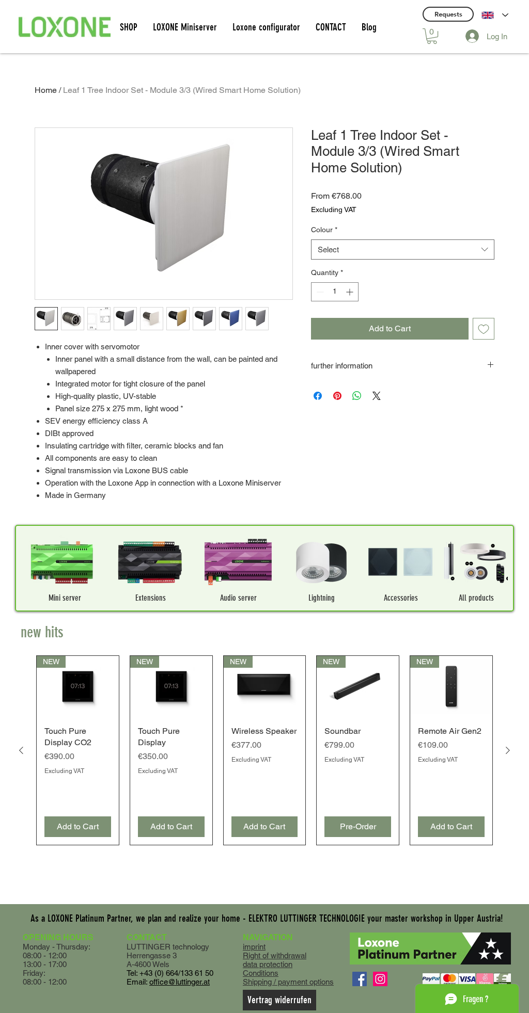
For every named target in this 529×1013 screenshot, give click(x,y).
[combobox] (402, 249)
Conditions (260, 973)
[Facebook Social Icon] (359, 979)
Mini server (65, 598)
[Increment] (350, 292)
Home (46, 90)
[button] (432, 36)
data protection (267, 964)
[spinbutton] (334, 292)
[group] (264, 750)
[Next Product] (508, 750)
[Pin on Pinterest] (337, 396)
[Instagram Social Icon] (380, 979)
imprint (254, 946)
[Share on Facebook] (318, 396)
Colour (324, 230)
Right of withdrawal (274, 955)
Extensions (150, 598)
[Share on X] (376, 396)
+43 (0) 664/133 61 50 (176, 973)
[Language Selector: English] (495, 15)
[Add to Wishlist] (483, 329)
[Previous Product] (21, 750)
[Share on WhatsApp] (357, 396)
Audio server (238, 598)
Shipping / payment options (288, 981)
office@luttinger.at (179, 981)
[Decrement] (319, 292)
